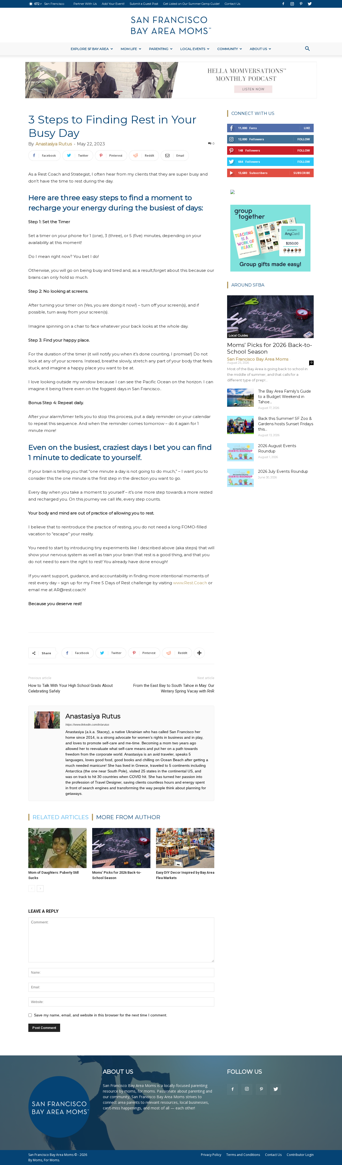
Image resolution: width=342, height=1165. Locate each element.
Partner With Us (85, 4)
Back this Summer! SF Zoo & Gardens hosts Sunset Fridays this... (285, 424)
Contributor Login (300, 1154)
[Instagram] (292, 3)
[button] (307, 49)
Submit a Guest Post (144, 4)
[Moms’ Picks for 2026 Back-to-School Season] (121, 848)
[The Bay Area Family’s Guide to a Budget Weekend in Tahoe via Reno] (240, 398)
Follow (303, 139)
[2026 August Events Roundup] (240, 452)
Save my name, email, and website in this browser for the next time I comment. (100, 1015)
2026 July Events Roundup (283, 471)
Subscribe (301, 173)
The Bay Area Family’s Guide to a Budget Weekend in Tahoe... (284, 396)
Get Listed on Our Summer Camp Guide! (191, 4)
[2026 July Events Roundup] (240, 478)
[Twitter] (310, 3)
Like (307, 128)
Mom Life (129, 49)
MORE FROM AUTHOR (128, 817)
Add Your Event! (113, 4)
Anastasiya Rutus (54, 143)
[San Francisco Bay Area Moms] (171, 25)
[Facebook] (283, 3)
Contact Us (232, 4)
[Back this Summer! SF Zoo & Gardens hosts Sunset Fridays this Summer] (240, 425)
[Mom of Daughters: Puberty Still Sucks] (57, 848)
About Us (258, 49)
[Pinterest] (301, 3)
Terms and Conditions (243, 1154)
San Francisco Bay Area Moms (257, 359)
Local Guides (238, 335)
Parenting (158, 49)
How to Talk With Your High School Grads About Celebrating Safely (70, 688)
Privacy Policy (211, 1154)
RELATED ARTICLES (61, 817)
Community (227, 49)
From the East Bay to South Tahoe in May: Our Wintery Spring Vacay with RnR (173, 688)
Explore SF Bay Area (90, 49)
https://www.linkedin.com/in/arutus (87, 724)
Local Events (192, 49)
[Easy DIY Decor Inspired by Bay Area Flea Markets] (185, 848)
